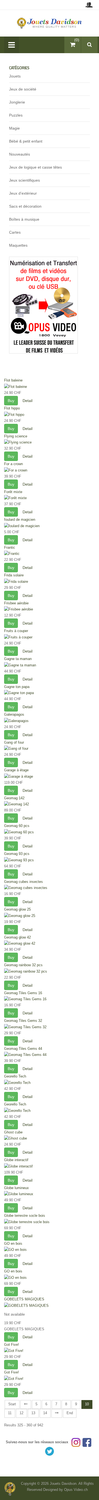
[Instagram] (76, 1442)
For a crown (13, 464)
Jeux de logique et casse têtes (35, 167)
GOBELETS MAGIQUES (24, 1299)
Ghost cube (13, 1132)
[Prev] (25, 1404)
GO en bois (13, 1243)
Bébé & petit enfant (25, 141)
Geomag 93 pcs (16, 854)
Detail (27, 400)
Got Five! (11, 1344)
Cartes (15, 232)
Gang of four (14, 742)
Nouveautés (19, 154)
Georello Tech (15, 1076)
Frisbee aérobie (16, 603)
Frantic (9, 547)
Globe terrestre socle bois (24, 1215)
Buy (11, 400)
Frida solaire (14, 575)
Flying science (15, 436)
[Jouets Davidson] (49, 23)
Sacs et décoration (25, 206)
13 (33, 1413)
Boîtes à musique (24, 219)
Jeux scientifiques (24, 180)
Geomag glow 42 (17, 937)
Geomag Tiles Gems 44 (23, 1049)
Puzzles (16, 115)
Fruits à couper (16, 631)
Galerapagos (14, 714)
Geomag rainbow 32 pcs (23, 965)
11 (10, 1413)
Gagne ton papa (16, 687)
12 (21, 1413)
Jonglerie (17, 102)
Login (89, 5)
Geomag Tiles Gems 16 (23, 993)
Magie (14, 128)
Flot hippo (12, 408)
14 (45, 1413)
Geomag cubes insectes (23, 882)
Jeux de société (22, 89)
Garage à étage (16, 770)
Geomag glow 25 (17, 909)
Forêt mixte (13, 492)
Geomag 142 (14, 798)
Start (12, 1404)
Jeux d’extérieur (23, 193)
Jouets (15, 76)
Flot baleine (13, 380)
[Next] (56, 1413)
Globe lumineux (16, 1188)
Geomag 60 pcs (16, 826)
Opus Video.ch (76, 1490)
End (70, 1413)
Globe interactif (16, 1160)
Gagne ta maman (18, 659)
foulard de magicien (19, 519)
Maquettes (18, 245)
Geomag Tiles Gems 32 (23, 1021)
